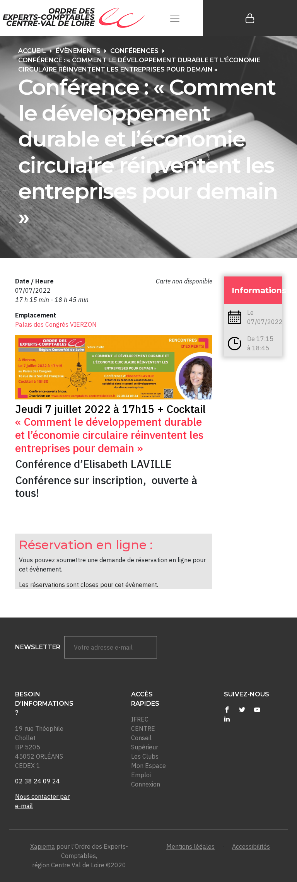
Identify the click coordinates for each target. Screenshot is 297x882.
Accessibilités (251, 846)
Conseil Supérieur (144, 742)
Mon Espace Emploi (148, 770)
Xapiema (42, 846)
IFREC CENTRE (143, 723)
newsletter (37, 647)
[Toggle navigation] (175, 18)
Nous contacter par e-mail (42, 801)
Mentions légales (190, 846)
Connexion (145, 784)
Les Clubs (145, 756)
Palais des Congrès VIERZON (56, 324)
